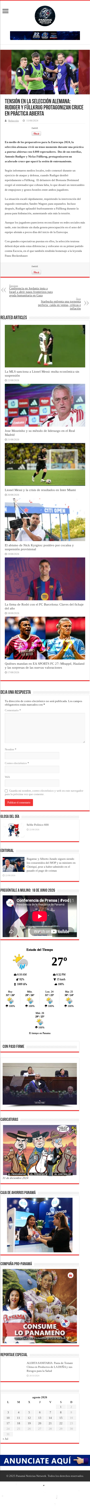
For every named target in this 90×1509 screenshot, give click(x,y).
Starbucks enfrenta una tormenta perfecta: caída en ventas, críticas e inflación (59, 303)
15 (60, 1417)
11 (18, 1417)
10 (8, 1417)
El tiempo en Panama (39, 1033)
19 (29, 1423)
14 (50, 1417)
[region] (40, 1085)
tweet (35, 128)
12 (29, 1417)
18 (18, 1423)
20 (39, 1423)
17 (8, 1423)
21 (50, 1423)
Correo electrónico (17, 763)
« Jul (5, 1438)
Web (7, 777)
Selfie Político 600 (38, 824)
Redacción (13, 120)
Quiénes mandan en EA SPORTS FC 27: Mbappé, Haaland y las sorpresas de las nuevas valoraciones (45, 665)
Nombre (10, 749)
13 (39, 1417)
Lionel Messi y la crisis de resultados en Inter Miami (40, 490)
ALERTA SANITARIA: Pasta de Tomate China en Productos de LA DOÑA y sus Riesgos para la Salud (50, 1366)
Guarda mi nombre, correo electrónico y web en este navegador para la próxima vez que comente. (44, 792)
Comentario (13, 710)
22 (60, 1423)
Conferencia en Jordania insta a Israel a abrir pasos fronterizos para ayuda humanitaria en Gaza (31, 290)
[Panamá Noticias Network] (45, 15)
